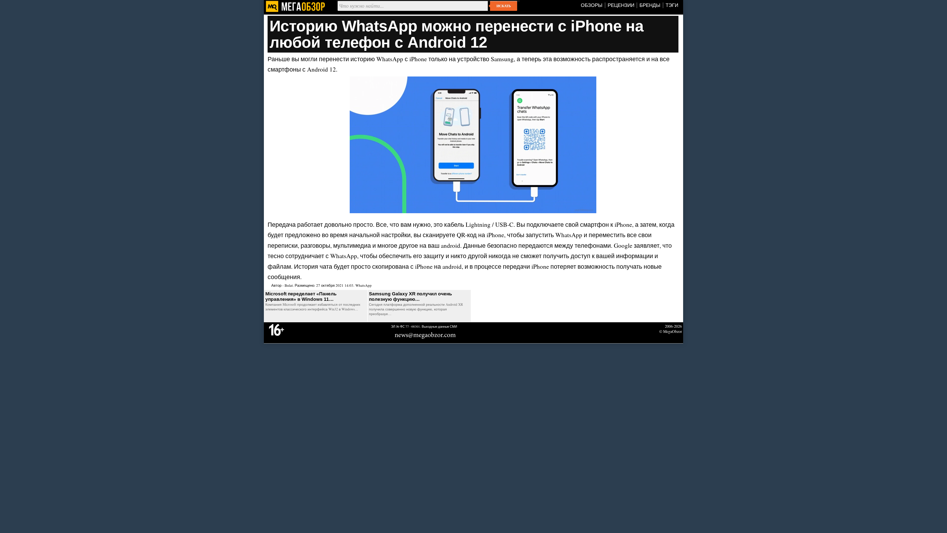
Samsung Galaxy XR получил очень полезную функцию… (410, 296)
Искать (503, 6)
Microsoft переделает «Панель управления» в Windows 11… (301, 296)
